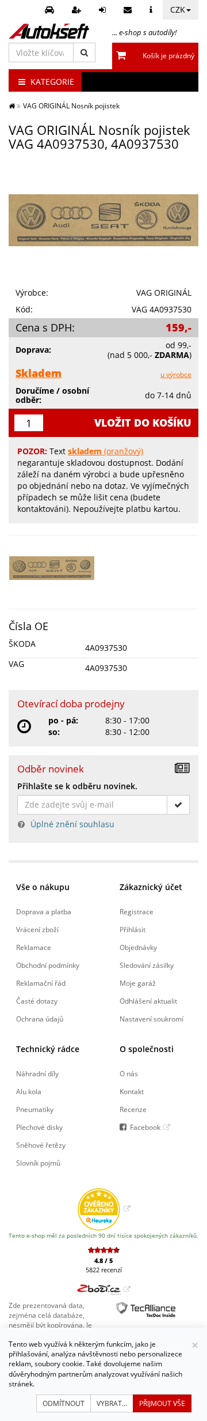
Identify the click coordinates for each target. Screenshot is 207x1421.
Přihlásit (132, 929)
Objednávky (138, 947)
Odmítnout (64, 1403)
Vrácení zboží (37, 929)
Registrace (137, 911)
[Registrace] (77, 10)
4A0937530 (106, 647)
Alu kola (28, 1091)
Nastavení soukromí (151, 1018)
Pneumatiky (34, 1109)
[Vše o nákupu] (152, 10)
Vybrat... (112, 1403)
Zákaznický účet (151, 886)
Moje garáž (138, 982)
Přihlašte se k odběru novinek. (77, 786)
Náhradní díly (37, 1073)
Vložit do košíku (142, 422)
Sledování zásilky (147, 965)
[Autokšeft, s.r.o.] (49, 31)
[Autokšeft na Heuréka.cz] (104, 1208)
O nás (129, 1073)
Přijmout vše (162, 1403)
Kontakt (132, 1091)
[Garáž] (50, 10)
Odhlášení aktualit (148, 1000)
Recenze (133, 1109)
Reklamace (33, 947)
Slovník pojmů (38, 1162)
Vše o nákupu (43, 886)
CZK (177, 9)
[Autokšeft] (12, 105)
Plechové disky (39, 1127)
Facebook (145, 1127)
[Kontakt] (129, 10)
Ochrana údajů (39, 1018)
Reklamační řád (41, 982)
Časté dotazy (36, 1000)
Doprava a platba (43, 911)
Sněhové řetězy (41, 1144)
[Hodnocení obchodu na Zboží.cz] (104, 1289)
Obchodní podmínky (47, 965)
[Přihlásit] (103, 10)
